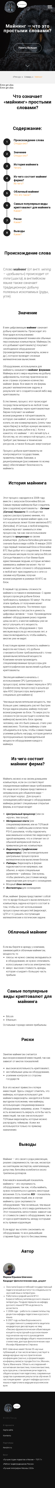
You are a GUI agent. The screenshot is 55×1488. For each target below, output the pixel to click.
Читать (17, 989)
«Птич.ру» (17, 899)
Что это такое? (22, 1016)
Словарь (27, 899)
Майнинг (38, 899)
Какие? (18, 1032)
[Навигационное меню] (50, 6)
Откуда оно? (21, 965)
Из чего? (19, 1005)
